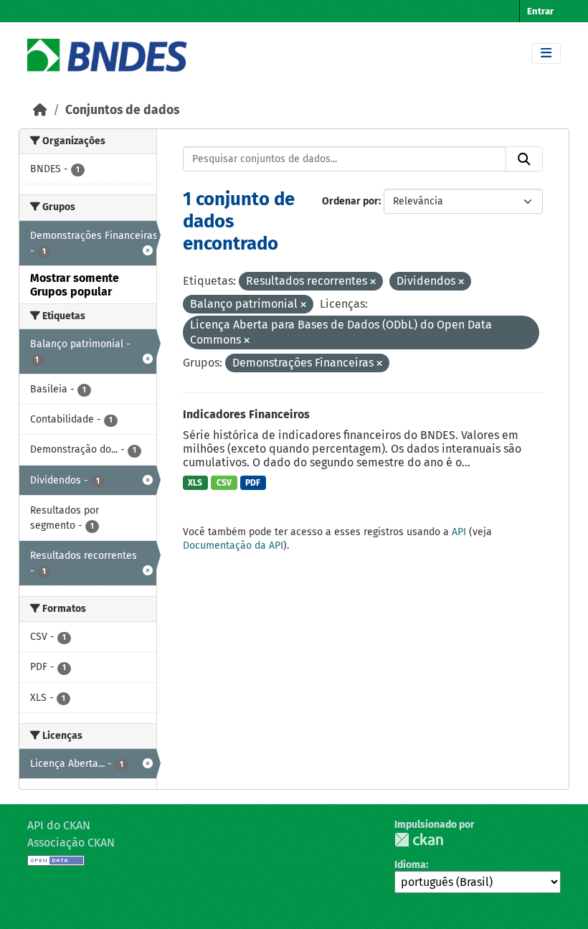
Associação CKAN (71, 842)
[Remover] (373, 282)
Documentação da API (233, 545)
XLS (195, 483)
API (459, 532)
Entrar (540, 11)
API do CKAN (58, 825)
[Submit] (524, 159)
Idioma (410, 865)
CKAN (418, 839)
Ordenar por (350, 201)
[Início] (40, 110)
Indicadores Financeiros (246, 414)
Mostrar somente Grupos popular (74, 284)
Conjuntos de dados (122, 110)
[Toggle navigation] (546, 53)
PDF (252, 483)
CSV (224, 483)
